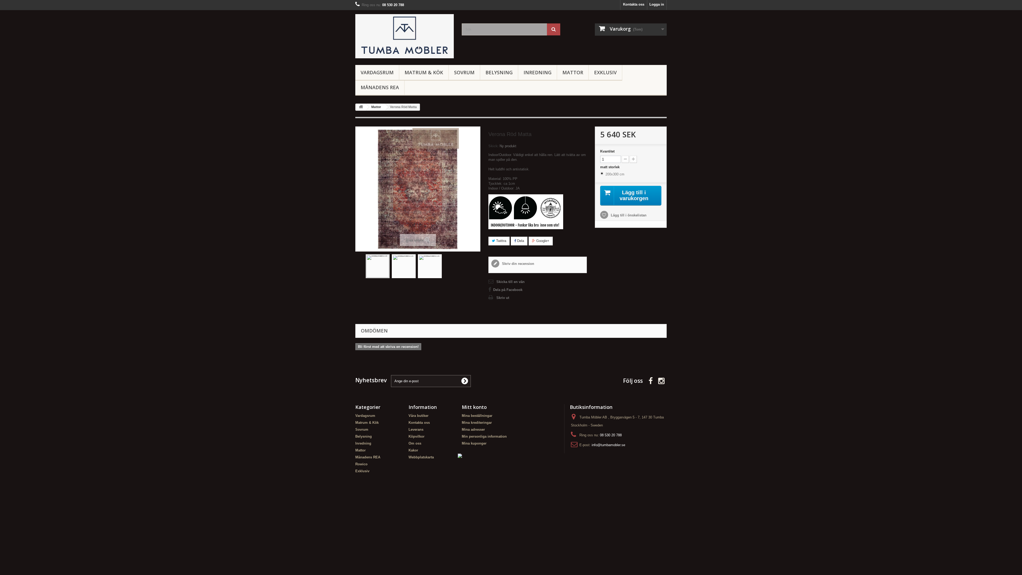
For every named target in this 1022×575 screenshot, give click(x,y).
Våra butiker (418, 416)
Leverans (416, 430)
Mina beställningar (477, 416)
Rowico (361, 464)
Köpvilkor (417, 436)
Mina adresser (473, 430)
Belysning (499, 72)
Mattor (572, 72)
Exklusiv (605, 72)
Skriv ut (502, 298)
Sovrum (464, 72)
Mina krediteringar (477, 423)
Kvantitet (607, 151)
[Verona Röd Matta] (377, 266)
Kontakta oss (633, 4)
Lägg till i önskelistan (628, 215)
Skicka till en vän (510, 282)
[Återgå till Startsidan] (361, 107)
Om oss (415, 443)
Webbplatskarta (421, 457)
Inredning (537, 72)
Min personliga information (484, 436)
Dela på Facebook (507, 290)
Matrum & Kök (424, 72)
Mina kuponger (474, 443)
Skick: (493, 146)
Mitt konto (474, 407)
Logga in (656, 4)
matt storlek (610, 167)
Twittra (500, 241)
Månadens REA (380, 87)
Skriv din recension (517, 264)
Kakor (413, 450)
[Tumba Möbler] (404, 36)
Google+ (542, 241)
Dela (520, 241)
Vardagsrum (377, 72)
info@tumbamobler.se (608, 445)
